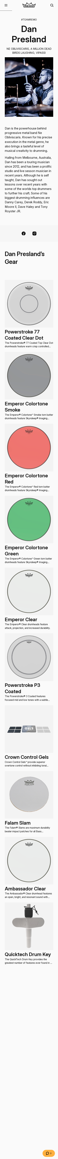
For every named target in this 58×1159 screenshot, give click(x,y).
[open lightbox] (29, 87)
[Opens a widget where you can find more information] (49, 1153)
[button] (6, 5)
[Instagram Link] (34, 233)
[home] (29, 5)
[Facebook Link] (23, 233)
